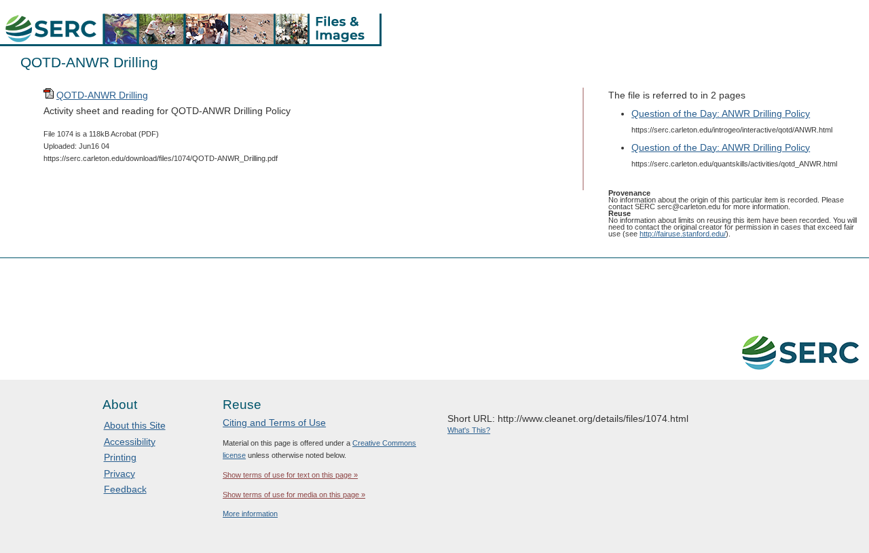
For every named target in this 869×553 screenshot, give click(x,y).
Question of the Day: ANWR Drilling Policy (720, 113)
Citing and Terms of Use (274, 422)
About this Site (135, 425)
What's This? (468, 430)
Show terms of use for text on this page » (290, 475)
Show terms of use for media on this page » (294, 494)
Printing (120, 457)
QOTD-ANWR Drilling (102, 95)
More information (250, 514)
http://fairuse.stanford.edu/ (683, 234)
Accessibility (129, 441)
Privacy (119, 473)
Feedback (125, 489)
